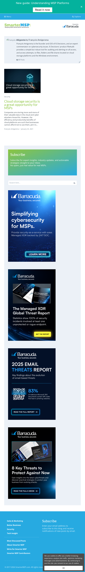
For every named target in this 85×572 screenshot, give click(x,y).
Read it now (42, 9)
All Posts (21, 60)
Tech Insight (12, 533)
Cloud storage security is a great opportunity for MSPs (22, 104)
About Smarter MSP (15, 545)
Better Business (14, 525)
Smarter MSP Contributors (18, 553)
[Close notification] (81, 6)
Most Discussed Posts (16, 541)
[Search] (74, 182)
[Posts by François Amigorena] (16, 40)
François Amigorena (11, 129)
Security (7, 97)
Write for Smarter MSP (17, 549)
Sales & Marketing (15, 521)
